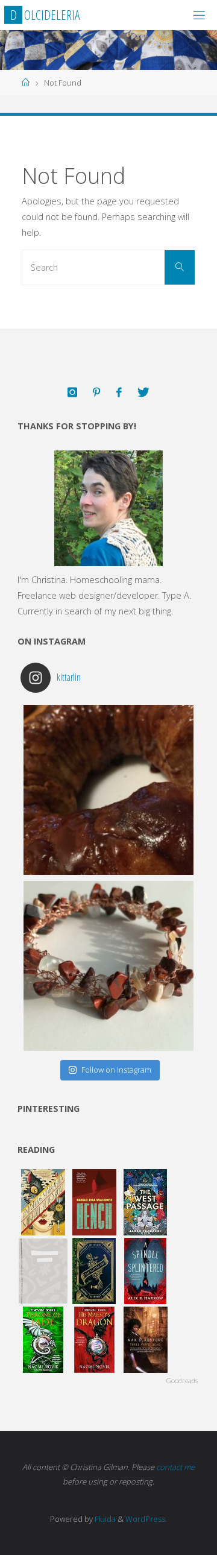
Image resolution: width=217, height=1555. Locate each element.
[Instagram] (72, 392)
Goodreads (182, 1380)
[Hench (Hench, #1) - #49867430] (94, 1202)
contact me (175, 1467)
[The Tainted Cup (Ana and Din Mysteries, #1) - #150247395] (94, 1271)
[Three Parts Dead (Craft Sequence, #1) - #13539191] (145, 1340)
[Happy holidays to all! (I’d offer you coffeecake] (108, 790)
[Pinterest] (96, 392)
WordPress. (146, 1518)
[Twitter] (143, 392)
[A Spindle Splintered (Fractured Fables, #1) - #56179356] (145, 1271)
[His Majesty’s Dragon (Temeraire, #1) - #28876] (94, 1340)
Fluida (104, 1518)
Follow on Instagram (116, 1069)
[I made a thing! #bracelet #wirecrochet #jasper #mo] (108, 966)
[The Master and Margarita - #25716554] (43, 1202)
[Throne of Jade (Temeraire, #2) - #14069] (43, 1340)
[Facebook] (119, 392)
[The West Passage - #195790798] (145, 1202)
